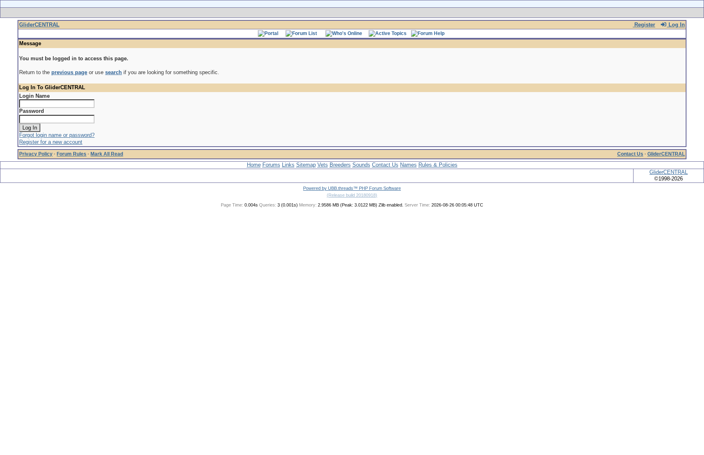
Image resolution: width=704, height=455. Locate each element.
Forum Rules (71, 154)
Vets (322, 165)
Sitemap (306, 165)
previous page (69, 72)
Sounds (361, 165)
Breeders (340, 165)
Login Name (34, 96)
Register (644, 25)
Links (288, 165)
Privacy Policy (36, 154)
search (113, 72)
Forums (271, 165)
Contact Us (630, 154)
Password (31, 111)
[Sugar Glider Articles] (330, 13)
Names (408, 165)
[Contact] (406, 13)
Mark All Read (106, 154)
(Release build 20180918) (352, 195)
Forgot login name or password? (57, 135)
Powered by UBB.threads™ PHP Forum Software (352, 188)
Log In (676, 25)
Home (254, 165)
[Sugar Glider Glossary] (368, 13)
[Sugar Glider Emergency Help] (442, 13)
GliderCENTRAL (39, 25)
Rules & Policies (438, 165)
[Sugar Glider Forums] (294, 13)
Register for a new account (50, 142)
